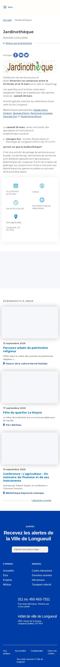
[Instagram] (17, 635)
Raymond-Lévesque (41, 113)
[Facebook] (5, 635)
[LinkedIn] (30, 635)
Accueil (7, 20)
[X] (42, 635)
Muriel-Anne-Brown (31, 116)
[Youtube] (55, 635)
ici (55, 84)
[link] (7, 20)
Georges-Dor (10, 116)
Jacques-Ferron (21, 113)
